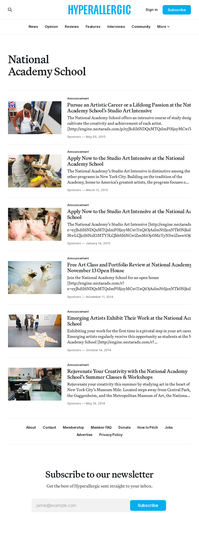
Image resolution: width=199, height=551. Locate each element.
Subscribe (177, 10)
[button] (161, 26)
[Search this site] (10, 10)
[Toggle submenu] (168, 26)
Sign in (152, 9)
